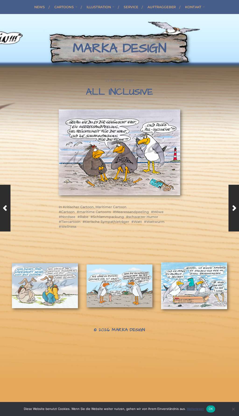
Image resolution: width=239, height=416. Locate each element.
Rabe (84, 217)
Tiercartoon (71, 222)
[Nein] (233, 409)
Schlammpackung (108, 217)
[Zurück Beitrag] (5, 208)
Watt (138, 222)
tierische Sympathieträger (107, 222)
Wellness (68, 226)
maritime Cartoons (95, 212)
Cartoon (68, 212)
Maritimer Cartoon (111, 207)
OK (211, 409)
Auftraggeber (162, 7)
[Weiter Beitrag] (233, 208)
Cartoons (64, 7)
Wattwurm (155, 222)
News (39, 7)
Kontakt (193, 7)
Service (131, 7)
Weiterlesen (195, 409)
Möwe (158, 212)
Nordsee (68, 217)
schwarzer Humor (143, 217)
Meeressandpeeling (132, 212)
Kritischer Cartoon (78, 207)
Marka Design (119, 48)
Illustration (99, 7)
